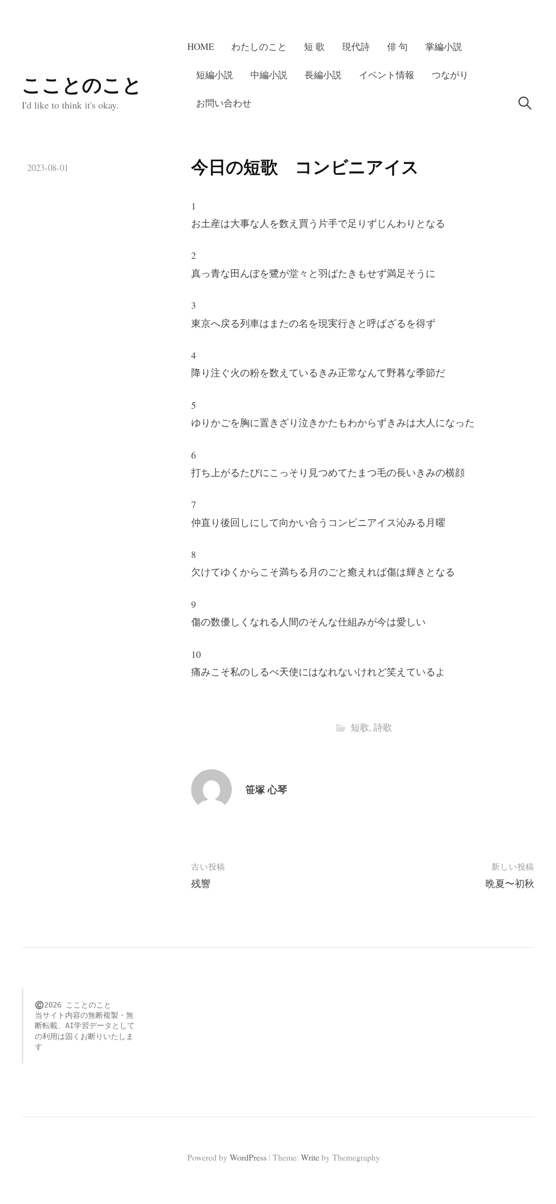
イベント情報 (386, 74)
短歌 (360, 727)
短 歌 (314, 46)
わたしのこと (259, 46)
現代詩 (356, 46)
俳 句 (397, 46)
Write (310, 1157)
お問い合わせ (223, 103)
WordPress (248, 1157)
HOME (200, 46)
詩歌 (383, 727)
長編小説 (323, 74)
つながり (450, 74)
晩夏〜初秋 (509, 883)
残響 (201, 883)
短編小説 (214, 74)
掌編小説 (443, 46)
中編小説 (268, 74)
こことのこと (82, 84)
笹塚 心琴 (266, 789)
